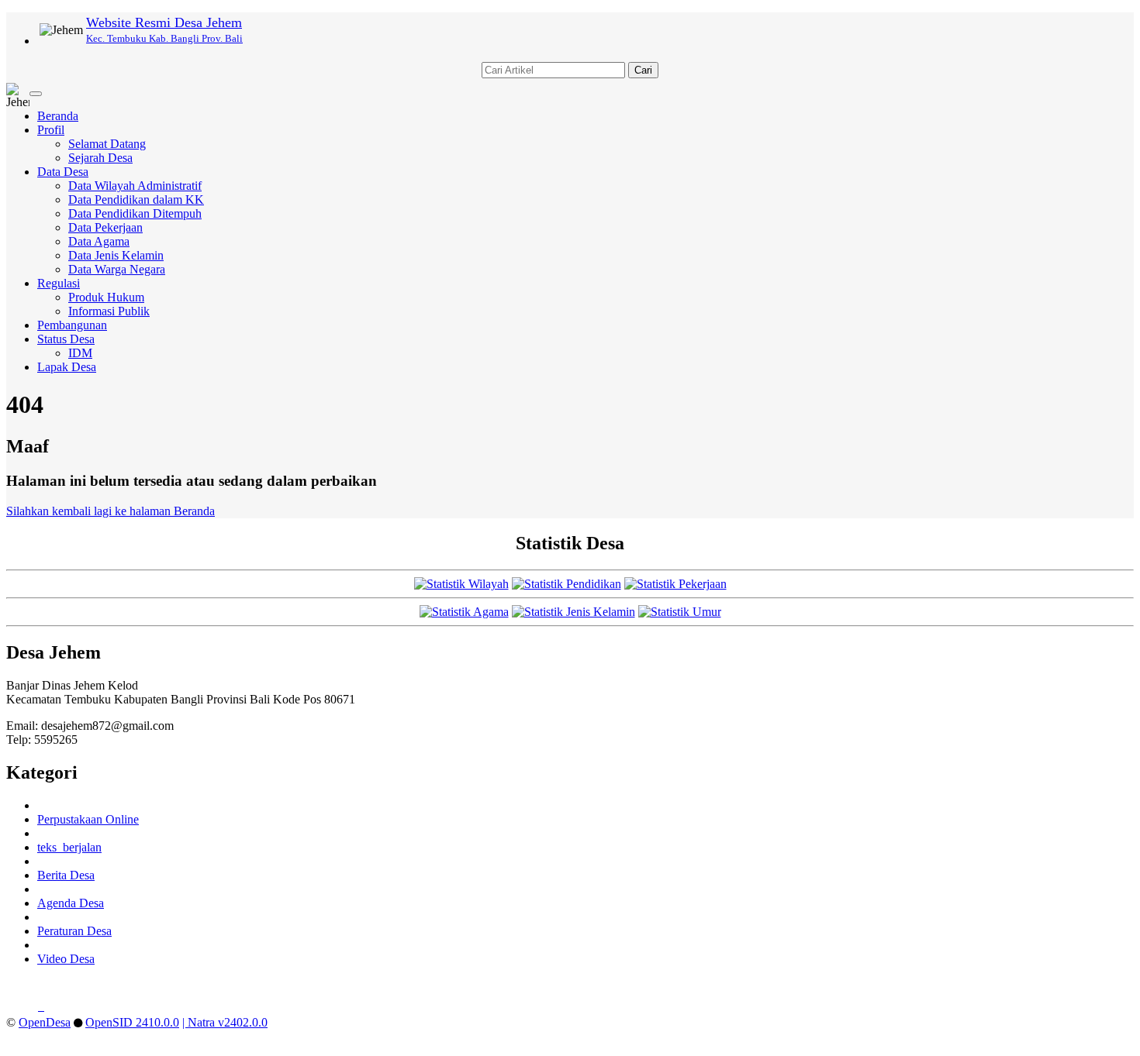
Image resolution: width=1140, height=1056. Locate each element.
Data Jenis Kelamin (116, 255)
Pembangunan (72, 325)
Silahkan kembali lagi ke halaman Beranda (110, 511)
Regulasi (58, 283)
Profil (50, 129)
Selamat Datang (107, 143)
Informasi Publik (109, 311)
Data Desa (62, 171)
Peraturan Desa (74, 930)
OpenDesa (45, 1022)
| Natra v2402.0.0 (225, 1022)
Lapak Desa (66, 366)
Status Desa (66, 339)
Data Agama (99, 241)
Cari (643, 70)
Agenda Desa (70, 903)
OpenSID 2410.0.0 (132, 1022)
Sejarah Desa (100, 157)
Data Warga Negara (116, 269)
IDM (80, 352)
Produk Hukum (106, 297)
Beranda (57, 115)
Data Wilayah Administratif (135, 185)
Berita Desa (66, 875)
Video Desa (66, 958)
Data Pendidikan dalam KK (136, 199)
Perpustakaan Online (88, 819)
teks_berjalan (69, 847)
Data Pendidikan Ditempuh (135, 213)
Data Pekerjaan (105, 227)
